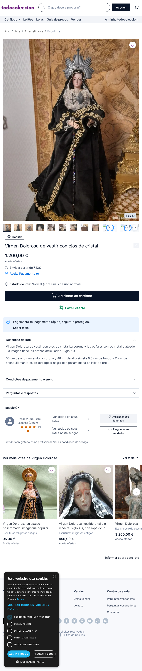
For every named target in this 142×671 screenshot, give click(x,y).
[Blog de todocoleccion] (105, 621)
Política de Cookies (73, 634)
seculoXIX (12, 407)
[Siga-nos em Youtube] (90, 621)
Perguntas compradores (121, 605)
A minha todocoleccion (121, 19)
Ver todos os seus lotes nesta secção (65, 431)
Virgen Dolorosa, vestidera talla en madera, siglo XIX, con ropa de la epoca (83, 526)
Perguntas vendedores (121, 598)
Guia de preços (57, 19)
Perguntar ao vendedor (121, 431)
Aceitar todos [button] (18, 653)
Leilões (28, 19)
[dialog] (31, 619)
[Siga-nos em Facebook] (66, 621)
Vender (76, 19)
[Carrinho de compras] (137, 7)
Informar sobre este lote (122, 557)
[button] (71, 340)
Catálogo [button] (11, 19)
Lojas (40, 19)
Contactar (113, 612)
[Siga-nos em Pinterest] (82, 621)
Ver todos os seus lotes (64, 419)
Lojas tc (78, 605)
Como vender (82, 598)
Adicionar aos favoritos (120, 418)
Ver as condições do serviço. (71, 442)
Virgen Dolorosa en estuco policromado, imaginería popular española (25, 526)
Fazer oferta (75, 308)
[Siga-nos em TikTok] (97, 621)
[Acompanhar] (132, 45)
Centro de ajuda (118, 591)
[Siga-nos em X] (74, 621)
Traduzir (17, 236)
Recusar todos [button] (43, 653)
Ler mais (21, 599)
